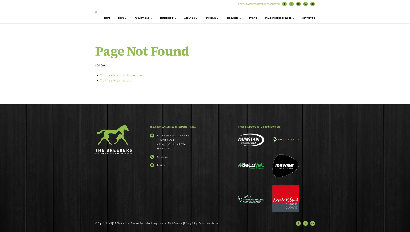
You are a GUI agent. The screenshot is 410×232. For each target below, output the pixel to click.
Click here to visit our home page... (122, 75)
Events (253, 18)
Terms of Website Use (208, 223)
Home (107, 18)
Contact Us (308, 18)
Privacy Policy (190, 223)
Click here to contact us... (116, 80)
